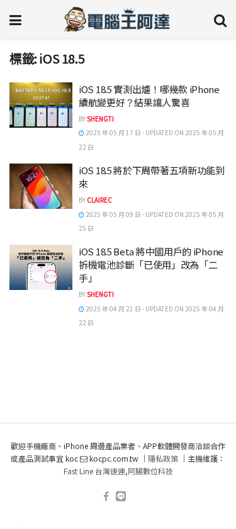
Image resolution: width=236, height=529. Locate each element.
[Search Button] (220, 19)
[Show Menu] (15, 19)
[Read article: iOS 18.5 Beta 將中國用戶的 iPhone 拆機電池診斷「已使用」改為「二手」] (40, 267)
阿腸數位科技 (150, 470)
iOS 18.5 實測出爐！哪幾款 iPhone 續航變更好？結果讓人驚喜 (149, 95)
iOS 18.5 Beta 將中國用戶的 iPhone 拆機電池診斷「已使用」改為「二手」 (151, 264)
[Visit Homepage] (117, 18)
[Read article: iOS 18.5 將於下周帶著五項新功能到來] (40, 186)
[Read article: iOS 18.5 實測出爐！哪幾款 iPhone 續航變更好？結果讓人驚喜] (40, 105)
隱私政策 (163, 458)
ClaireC (99, 199)
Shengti (100, 118)
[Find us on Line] (121, 496)
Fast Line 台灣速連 (94, 470)
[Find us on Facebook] (106, 496)
